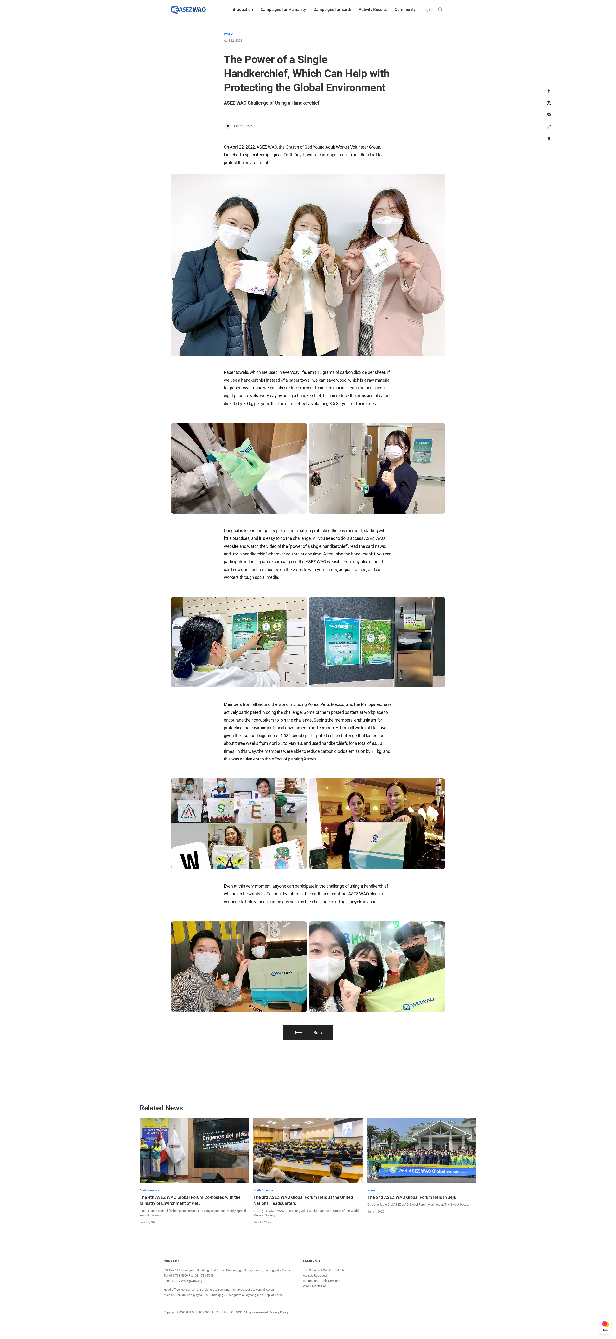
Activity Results (373, 9)
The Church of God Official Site (324, 1270)
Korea (371, 1190)
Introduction (242, 9)
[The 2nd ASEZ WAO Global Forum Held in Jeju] (421, 1150)
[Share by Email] (548, 115)
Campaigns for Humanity (283, 9)
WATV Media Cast (315, 1286)
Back (318, 1032)
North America (263, 1190)
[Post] (548, 103)
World (228, 34)
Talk (605, 1330)
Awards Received (315, 1275)
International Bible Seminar (321, 1281)
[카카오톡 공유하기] (548, 139)
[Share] (548, 91)
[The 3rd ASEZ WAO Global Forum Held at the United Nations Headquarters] (307, 1150)
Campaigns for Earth (332, 9)
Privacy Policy (278, 1312)
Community (405, 9)
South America (150, 1190)
